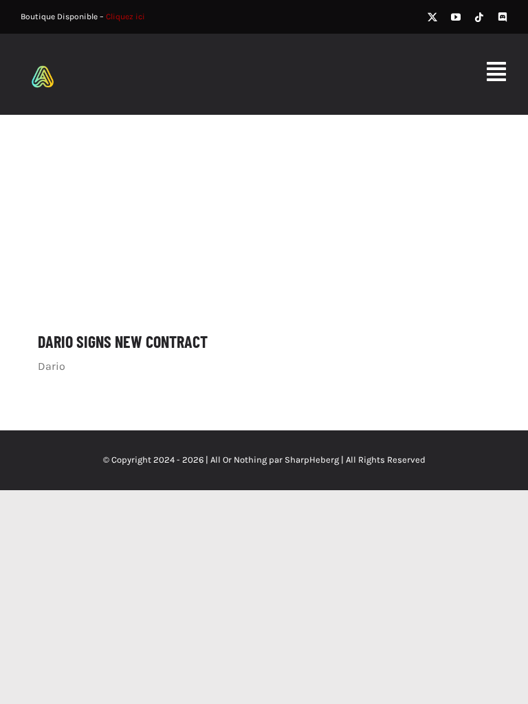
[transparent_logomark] (43, 60)
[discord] (502, 17)
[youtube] (456, 17)
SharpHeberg (312, 459)
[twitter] (432, 17)
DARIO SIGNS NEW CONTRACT (123, 341)
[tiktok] (479, 17)
